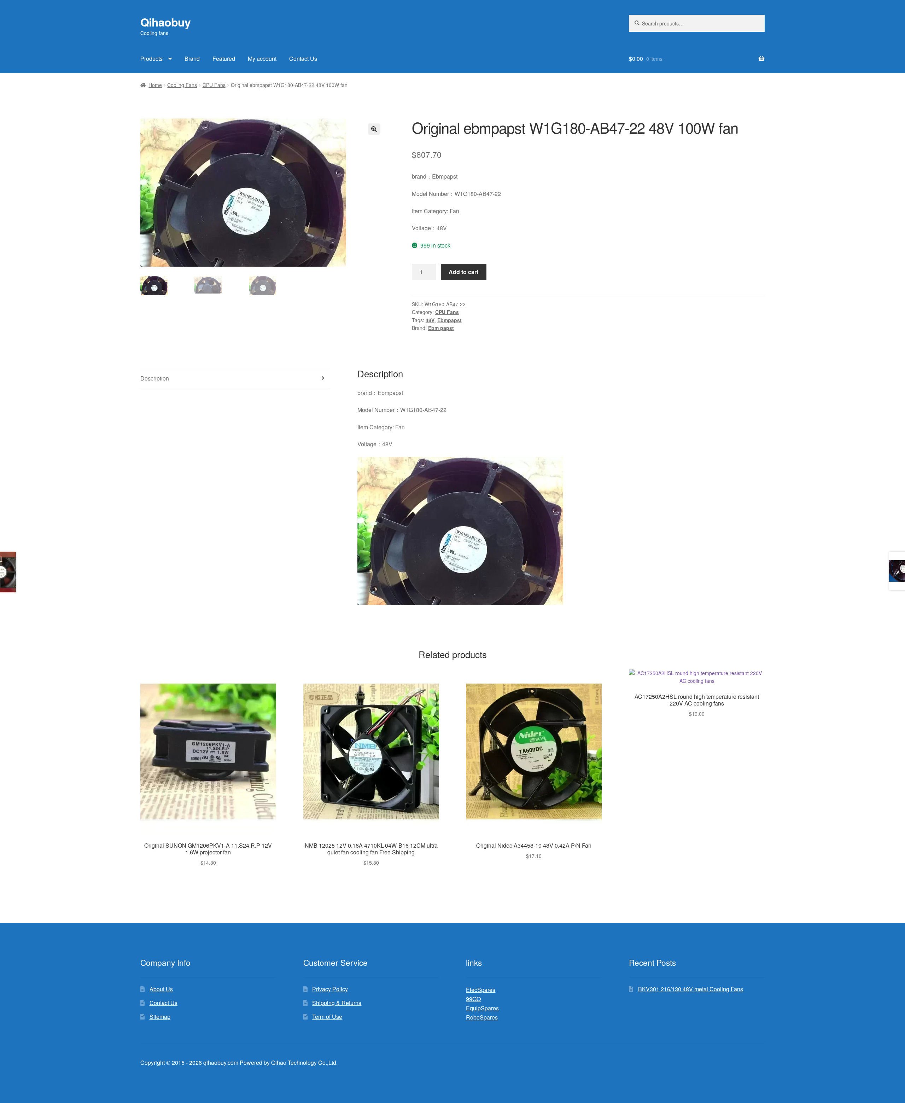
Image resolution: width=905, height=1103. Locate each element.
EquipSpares (482, 1008)
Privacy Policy (330, 989)
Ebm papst (441, 327)
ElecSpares (480, 990)
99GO (473, 999)
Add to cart (463, 272)
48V (430, 320)
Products (151, 58)
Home (155, 84)
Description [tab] (154, 378)
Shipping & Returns (336, 1003)
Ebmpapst (449, 320)
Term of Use (327, 1016)
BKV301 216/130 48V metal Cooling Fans (690, 989)
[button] (374, 129)
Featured (223, 58)
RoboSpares (482, 1017)
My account (262, 58)
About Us (161, 989)
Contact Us (303, 58)
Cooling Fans (182, 84)
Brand (192, 58)
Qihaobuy (165, 22)
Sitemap (160, 1016)
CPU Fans (214, 84)
